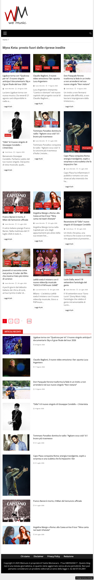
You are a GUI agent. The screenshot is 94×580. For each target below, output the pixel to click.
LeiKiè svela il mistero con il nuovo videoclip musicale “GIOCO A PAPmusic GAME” (45, 282)
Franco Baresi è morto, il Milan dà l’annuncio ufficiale (15, 218)
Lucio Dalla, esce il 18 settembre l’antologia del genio (75, 282)
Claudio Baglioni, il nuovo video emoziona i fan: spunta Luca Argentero (46, 78)
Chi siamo (25, 556)
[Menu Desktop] (5, 33)
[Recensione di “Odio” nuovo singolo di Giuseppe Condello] (77, 204)
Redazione (68, 556)
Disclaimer (38, 556)
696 (29, 321)
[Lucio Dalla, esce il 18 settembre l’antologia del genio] (77, 262)
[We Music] (16, 14)
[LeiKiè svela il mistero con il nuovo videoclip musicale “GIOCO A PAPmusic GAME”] (47, 262)
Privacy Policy (53, 556)
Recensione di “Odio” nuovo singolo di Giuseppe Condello (77, 223)
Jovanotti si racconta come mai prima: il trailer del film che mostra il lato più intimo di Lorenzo (16, 274)
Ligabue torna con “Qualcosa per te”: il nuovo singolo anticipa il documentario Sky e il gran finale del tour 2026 (16, 80)
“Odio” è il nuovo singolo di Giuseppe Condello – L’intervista (15, 145)
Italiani (16, 68)
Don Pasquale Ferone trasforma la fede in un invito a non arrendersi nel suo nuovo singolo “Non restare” (77, 80)
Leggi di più (8, 106)
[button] (90, 33)
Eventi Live (68, 148)
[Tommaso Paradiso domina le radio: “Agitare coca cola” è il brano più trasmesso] (47, 119)
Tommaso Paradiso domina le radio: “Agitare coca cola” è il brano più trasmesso (47, 133)
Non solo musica (20, 209)
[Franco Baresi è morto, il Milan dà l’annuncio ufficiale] (16, 202)
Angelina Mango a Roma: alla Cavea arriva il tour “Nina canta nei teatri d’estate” (46, 216)
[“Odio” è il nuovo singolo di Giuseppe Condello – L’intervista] (16, 125)
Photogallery (87, 148)
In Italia (56, 205)
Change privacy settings (84, 578)
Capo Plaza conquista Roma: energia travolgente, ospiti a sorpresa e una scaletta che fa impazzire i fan (77, 160)
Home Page (7, 67)
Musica (25, 68)
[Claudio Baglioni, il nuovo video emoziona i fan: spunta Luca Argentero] (47, 63)
